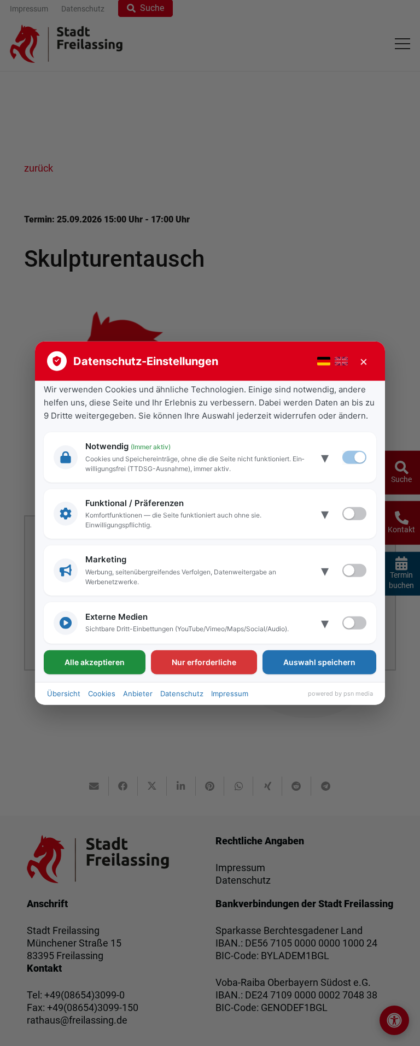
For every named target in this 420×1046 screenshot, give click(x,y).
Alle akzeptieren (95, 661)
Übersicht (63, 693)
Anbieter (138, 693)
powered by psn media (340, 693)
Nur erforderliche (204, 661)
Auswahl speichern (319, 661)
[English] (341, 361)
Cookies (101, 693)
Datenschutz (181, 693)
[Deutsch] (323, 361)
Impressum (229, 693)
